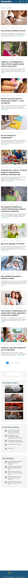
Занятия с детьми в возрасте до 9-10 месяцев (13, 349)
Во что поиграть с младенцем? (8, 136)
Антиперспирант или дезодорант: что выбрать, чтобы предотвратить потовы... (15, 437)
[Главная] (6, 2)
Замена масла (11, 448)
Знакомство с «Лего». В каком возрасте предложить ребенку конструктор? (14, 172)
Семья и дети (6, 27)
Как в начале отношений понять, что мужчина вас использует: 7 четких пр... (14, 431)
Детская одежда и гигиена (12, 244)
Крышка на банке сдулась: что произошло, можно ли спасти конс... (15, 483)
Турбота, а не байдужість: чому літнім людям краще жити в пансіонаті (12, 64)
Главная (3, 8)
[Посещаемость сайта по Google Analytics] (11, 573)
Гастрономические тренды (14, 444)
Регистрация (24, 4)
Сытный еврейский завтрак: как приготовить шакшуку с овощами (15, 463)
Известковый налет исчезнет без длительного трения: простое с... (15, 478)
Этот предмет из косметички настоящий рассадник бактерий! (15, 441)
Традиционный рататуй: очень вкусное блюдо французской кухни (15, 468)
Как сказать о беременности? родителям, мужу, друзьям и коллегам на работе (13, 313)
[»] (21, 363)
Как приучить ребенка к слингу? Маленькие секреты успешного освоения (13, 209)
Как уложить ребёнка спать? (13, 31)
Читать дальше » (20, 36)
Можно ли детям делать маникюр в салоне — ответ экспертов (12, 100)
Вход (18, 4)
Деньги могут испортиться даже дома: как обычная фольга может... (15, 473)
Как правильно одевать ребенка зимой (11, 277)
